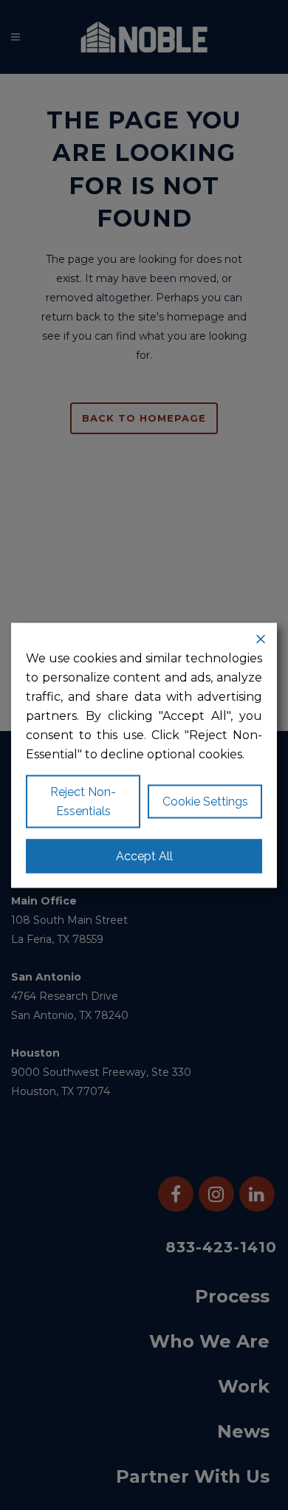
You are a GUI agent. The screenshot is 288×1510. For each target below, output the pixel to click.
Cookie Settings (205, 801)
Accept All (144, 855)
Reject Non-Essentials (83, 800)
